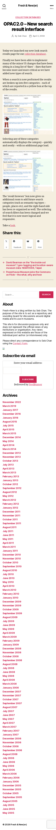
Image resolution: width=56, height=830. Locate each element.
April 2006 (9, 769)
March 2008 (10, 683)
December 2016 (12, 413)
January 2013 (10, 480)
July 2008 (8, 668)
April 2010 (8, 586)
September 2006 (12, 750)
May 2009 (8, 629)
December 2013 (12, 453)
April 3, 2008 (39, 36)
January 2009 (11, 644)
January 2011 (10, 550)
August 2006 (10, 754)
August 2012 (10, 492)
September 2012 (12, 488)
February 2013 (11, 476)
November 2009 (12, 605)
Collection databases (28, 17)
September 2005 (12, 797)
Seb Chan (22, 36)
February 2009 (11, 640)
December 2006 (12, 738)
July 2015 (8, 425)
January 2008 (11, 687)
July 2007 (8, 711)
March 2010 (9, 589)
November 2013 (12, 456)
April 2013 (8, 468)
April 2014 (8, 445)
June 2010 (9, 578)
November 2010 (12, 558)
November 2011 (11, 515)
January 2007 (11, 734)
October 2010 (10, 562)
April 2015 (8, 429)
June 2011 (8, 535)
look (12, 225)
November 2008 (12, 652)
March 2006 (10, 773)
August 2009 (10, 617)
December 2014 (12, 437)
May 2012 (8, 496)
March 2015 (9, 433)
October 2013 (10, 460)
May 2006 (8, 766)
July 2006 (8, 758)
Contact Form (20, 343)
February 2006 (11, 777)
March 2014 (9, 449)
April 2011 (8, 543)
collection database (35, 54)
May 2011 (8, 539)
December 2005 (12, 785)
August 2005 (10, 801)
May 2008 (8, 676)
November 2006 (12, 742)
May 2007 (8, 719)
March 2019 (9, 406)
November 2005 (12, 789)
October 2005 (11, 793)
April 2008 (9, 679)
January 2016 (10, 417)
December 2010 (12, 554)
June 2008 (9, 672)
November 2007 (12, 695)
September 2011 (12, 523)
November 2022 (12, 402)
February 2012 (11, 503)
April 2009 (9, 633)
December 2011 (11, 511)
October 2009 (11, 609)
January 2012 (10, 507)
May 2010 (8, 582)
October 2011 (10, 519)
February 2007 (11, 730)
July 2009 (8, 621)
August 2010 (10, 570)
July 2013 (8, 464)
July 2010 (8, 574)
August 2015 (10, 421)
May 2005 (8, 812)
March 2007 (9, 726)
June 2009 (9, 625)
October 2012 (10, 484)
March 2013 (9, 472)
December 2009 (12, 601)
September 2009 (12, 613)
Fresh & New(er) (28, 5)
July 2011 (8, 531)
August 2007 (10, 707)
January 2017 (10, 410)
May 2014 (8, 441)
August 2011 (10, 527)
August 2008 (10, 664)
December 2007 (12, 691)
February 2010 (11, 593)
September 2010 (12, 566)
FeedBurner (35, 384)
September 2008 (12, 660)
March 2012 (9, 500)
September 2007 (12, 703)
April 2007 (9, 723)
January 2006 (11, 781)
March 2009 (10, 636)
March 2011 (9, 546)
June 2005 (9, 809)
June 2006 (9, 762)
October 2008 (11, 656)
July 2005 (8, 805)
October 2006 (11, 746)
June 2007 (9, 715)
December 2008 (12, 648)
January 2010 (10, 597)
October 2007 (10, 699)
